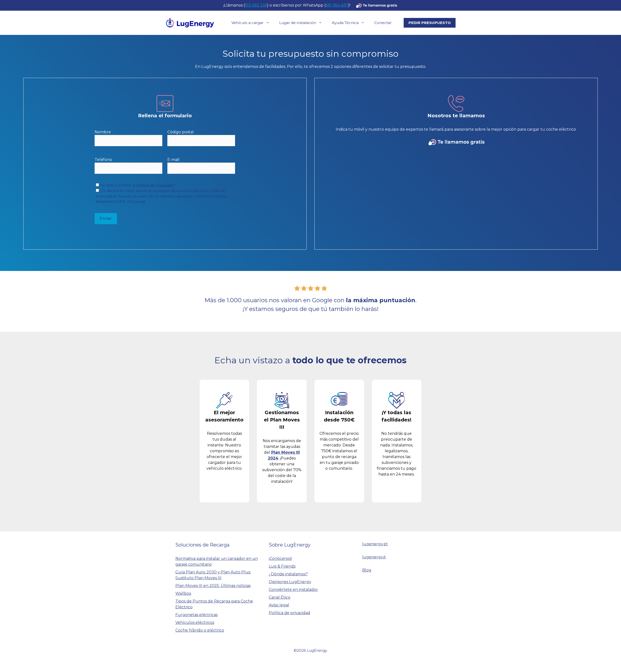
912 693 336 (256, 5)
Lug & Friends (282, 566)
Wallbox (183, 593)
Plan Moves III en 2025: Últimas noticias (213, 585)
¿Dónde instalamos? (288, 574)
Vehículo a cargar (247, 22)
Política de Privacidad (154, 185)
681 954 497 (337, 5)
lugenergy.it (374, 557)
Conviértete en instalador (293, 589)
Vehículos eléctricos (194, 622)
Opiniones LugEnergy (290, 581)
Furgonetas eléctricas (196, 614)
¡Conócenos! (280, 558)
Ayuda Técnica (345, 22)
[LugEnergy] (190, 22)
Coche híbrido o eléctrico (199, 630)
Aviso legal (279, 605)
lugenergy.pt (375, 544)
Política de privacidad (289, 612)
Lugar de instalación (297, 22)
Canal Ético (279, 597)
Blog (366, 570)
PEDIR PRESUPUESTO (430, 22)
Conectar (383, 22)
